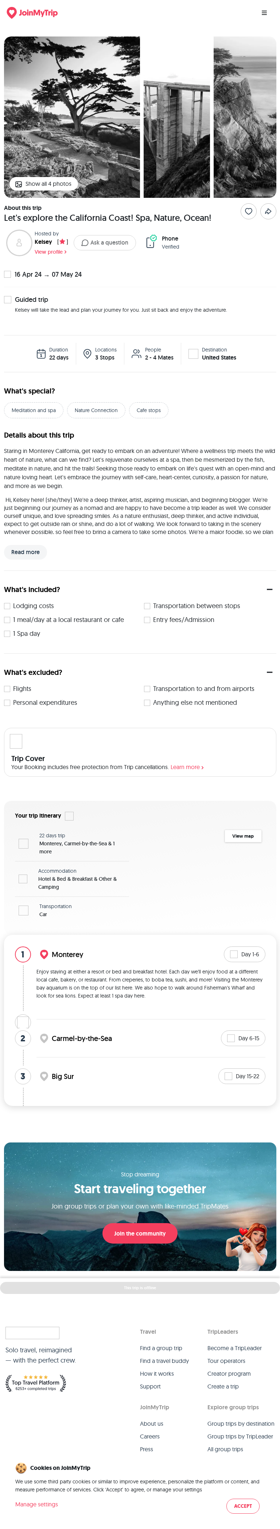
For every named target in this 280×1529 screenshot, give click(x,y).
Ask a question (109, 242)
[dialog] (140, 1488)
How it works (157, 1373)
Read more (25, 552)
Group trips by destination (241, 1423)
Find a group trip (161, 1348)
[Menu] (264, 12)
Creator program (229, 1373)
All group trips (225, 1449)
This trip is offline (140, 1287)
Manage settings (36, 1504)
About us (151, 1423)
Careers (150, 1436)
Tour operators (226, 1360)
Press (146, 1449)
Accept (243, 1506)
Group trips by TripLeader (240, 1436)
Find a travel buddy (164, 1360)
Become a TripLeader (234, 1348)
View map (243, 836)
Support (150, 1386)
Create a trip (223, 1386)
